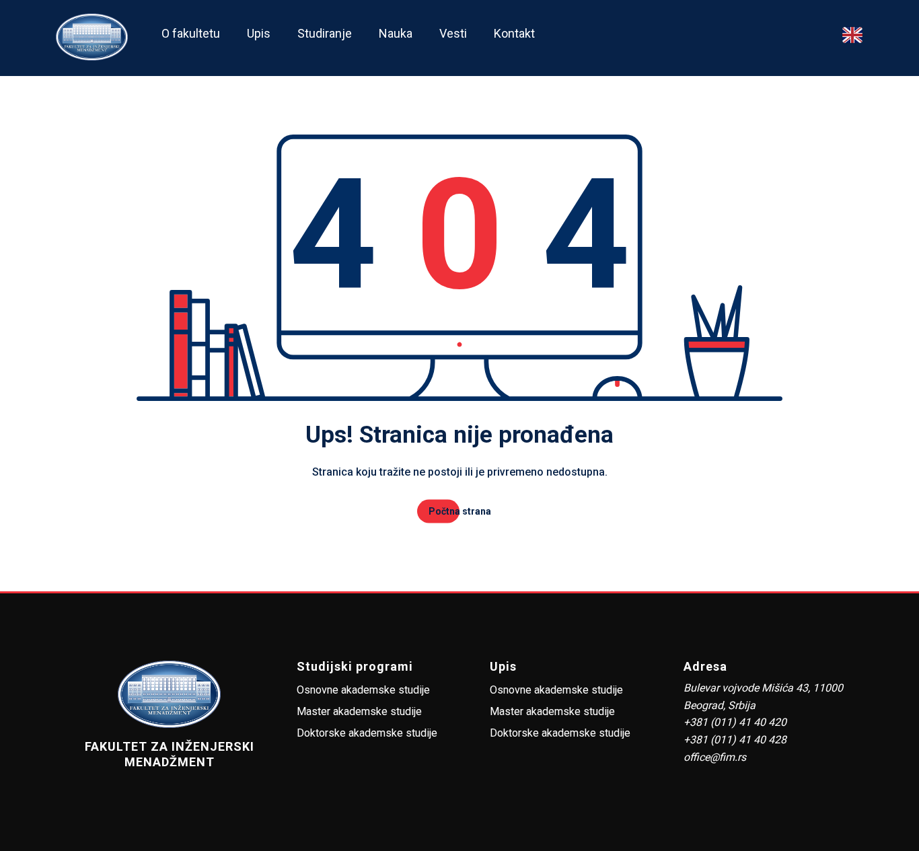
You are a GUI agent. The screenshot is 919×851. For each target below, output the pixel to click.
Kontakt (514, 33)
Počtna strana (460, 511)
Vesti (453, 33)
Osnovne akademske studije (363, 689)
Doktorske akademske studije (367, 733)
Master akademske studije (359, 711)
